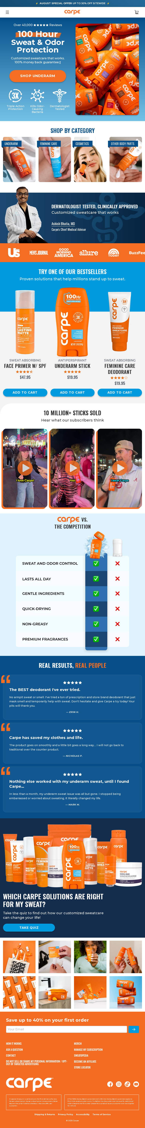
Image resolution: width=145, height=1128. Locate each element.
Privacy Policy (65, 1114)
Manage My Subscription (88, 1050)
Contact (11, 1055)
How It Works (14, 1043)
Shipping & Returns (44, 1114)
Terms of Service (102, 1114)
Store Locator (82, 1067)
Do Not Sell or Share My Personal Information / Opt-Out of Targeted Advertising (36, 1062)
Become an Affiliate (85, 1061)
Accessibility (82, 1115)
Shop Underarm (37, 76)
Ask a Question (14, 1050)
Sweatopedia (81, 1055)
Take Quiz (29, 928)
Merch (78, 1043)
